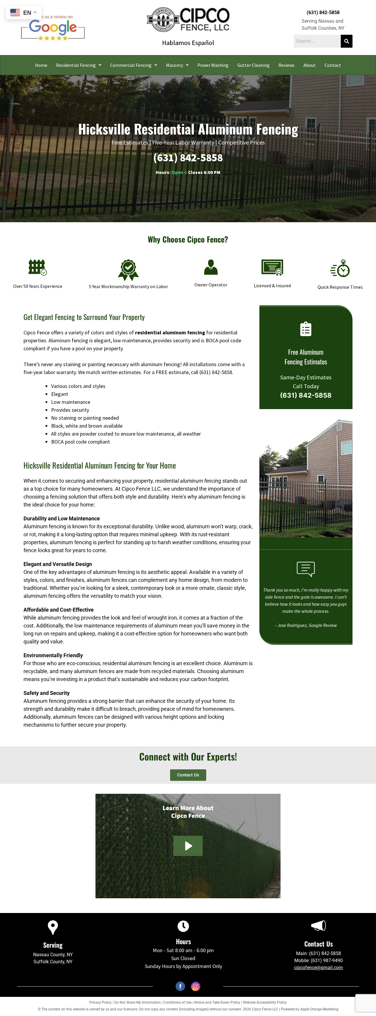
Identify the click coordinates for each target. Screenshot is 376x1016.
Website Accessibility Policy (265, 1002)
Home (41, 65)
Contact (333, 65)
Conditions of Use (177, 1002)
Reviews (286, 65)
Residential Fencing (76, 65)
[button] (79, 65)
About (309, 65)
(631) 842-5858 (323, 12)
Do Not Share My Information (137, 1002)
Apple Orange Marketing (319, 1009)
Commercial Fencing (131, 65)
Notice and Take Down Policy (217, 1002)
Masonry (174, 65)
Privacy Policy (100, 1002)
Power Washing (213, 65)
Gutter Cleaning (253, 65)
